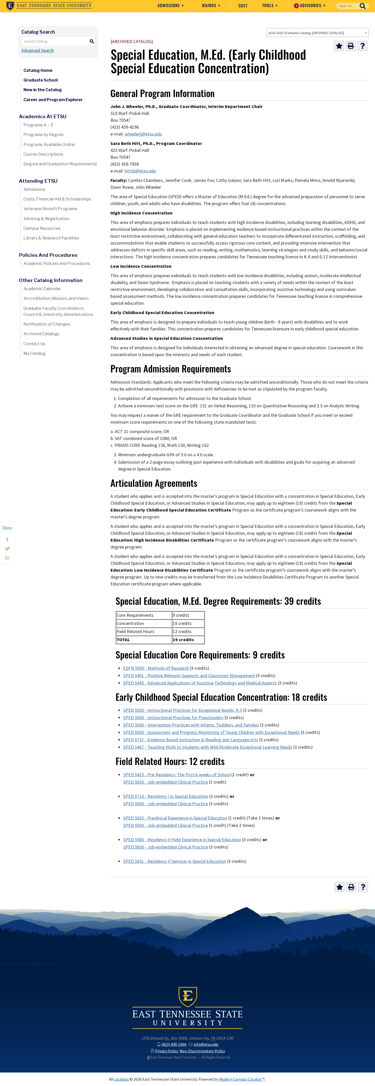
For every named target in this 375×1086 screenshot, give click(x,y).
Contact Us (34, 343)
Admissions (169, 5)
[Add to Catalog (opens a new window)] (339, 46)
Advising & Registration (46, 218)
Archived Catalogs (41, 333)
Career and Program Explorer (53, 99)
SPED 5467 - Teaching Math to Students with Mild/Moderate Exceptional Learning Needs (207, 747)
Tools (268, 5)
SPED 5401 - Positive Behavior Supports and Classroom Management (189, 676)
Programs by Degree (43, 134)
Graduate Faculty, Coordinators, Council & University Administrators (58, 311)
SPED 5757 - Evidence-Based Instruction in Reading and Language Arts (190, 740)
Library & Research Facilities (51, 238)
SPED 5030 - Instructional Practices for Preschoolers (173, 718)
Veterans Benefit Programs (50, 208)
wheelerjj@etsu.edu (143, 134)
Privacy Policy (166, 1051)
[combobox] (318, 32)
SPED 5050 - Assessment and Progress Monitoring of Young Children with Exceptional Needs (211, 732)
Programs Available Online (49, 144)
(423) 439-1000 (173, 1044)
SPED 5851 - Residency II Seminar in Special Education (174, 861)
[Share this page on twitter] (7, 548)
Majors (210, 5)
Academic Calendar (42, 288)
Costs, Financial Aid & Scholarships (57, 199)
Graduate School (40, 80)
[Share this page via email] (7, 557)
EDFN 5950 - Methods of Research (156, 668)
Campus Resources (41, 228)
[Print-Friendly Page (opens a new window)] (351, 46)
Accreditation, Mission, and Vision (56, 298)
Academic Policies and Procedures (56, 263)
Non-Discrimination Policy (202, 1051)
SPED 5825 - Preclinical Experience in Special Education (175, 818)
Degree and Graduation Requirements (60, 164)
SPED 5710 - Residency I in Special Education (165, 796)
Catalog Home (38, 70)
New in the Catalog (42, 89)
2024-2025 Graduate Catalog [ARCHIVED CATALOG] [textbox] (306, 32)
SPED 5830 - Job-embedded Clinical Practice (165, 782)
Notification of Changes (46, 324)
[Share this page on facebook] (7, 539)
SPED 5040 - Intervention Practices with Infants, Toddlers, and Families (191, 725)
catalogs (121, 1079)
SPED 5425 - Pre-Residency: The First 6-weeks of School (176, 775)
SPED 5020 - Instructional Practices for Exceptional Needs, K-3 (182, 710)
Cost (243, 5)
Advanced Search (37, 50)
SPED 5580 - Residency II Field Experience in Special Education (182, 840)
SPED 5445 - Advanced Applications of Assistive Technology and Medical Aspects (200, 683)
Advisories (309, 5)
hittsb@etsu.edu (140, 171)
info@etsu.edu (206, 1044)
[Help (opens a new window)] (362, 46)
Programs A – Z (38, 125)
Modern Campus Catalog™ (242, 1079)
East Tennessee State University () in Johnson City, (187, 1007)
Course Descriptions (43, 154)
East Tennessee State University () (49, 6)
